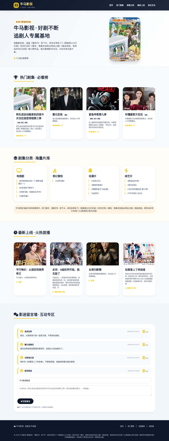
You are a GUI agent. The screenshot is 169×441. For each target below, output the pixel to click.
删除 (146, 332)
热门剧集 (120, 5)
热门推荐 (131, 426)
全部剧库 (141, 426)
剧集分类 (130, 5)
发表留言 (26, 401)
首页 (111, 5)
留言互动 (151, 5)
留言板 (151, 426)
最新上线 (141, 5)
